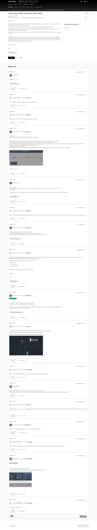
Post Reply (83, 516)
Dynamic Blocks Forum (38, 10)
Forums (16, 7)
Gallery (31, 7)
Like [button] (16, 58)
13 (13, 383)
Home (9, 10)
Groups (27, 7)
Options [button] (86, 13)
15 (13, 421)
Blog (20, 7)
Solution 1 (67, 28)
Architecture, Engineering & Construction (18, 10)
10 (13, 292)
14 (13, 401)
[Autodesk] (12, 1)
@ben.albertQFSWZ (13, 463)
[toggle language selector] (81, 1)
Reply (11, 57)
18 (13, 499)
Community (10, 7)
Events (24, 7)
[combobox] (28, 1)
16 (13, 438)
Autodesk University (38, 7)
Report (20, 57)
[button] (88, 17)
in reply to (26, 97)
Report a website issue (83, 526)
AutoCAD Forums (30, 10)
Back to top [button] (13, 526)
